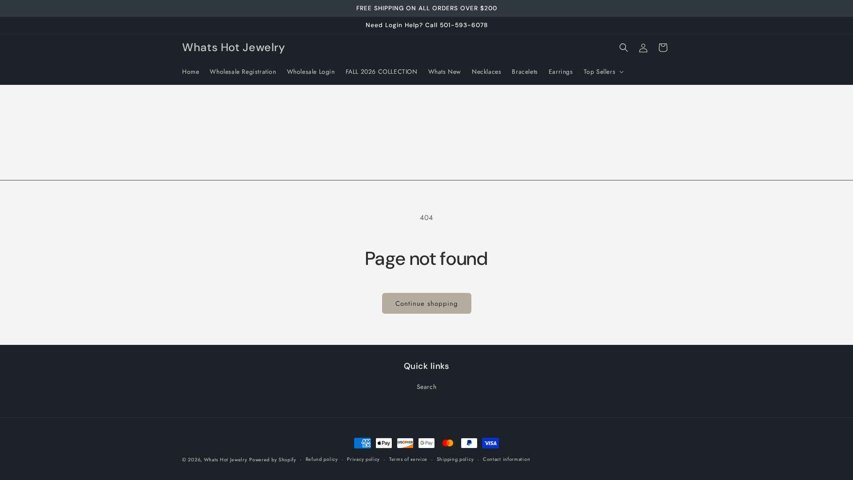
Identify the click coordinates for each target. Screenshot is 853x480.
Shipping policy (455, 459)
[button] (603, 71)
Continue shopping (426, 303)
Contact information (506, 459)
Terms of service (408, 459)
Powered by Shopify (272, 459)
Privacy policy (363, 459)
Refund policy (322, 459)
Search (427, 386)
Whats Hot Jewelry (225, 459)
